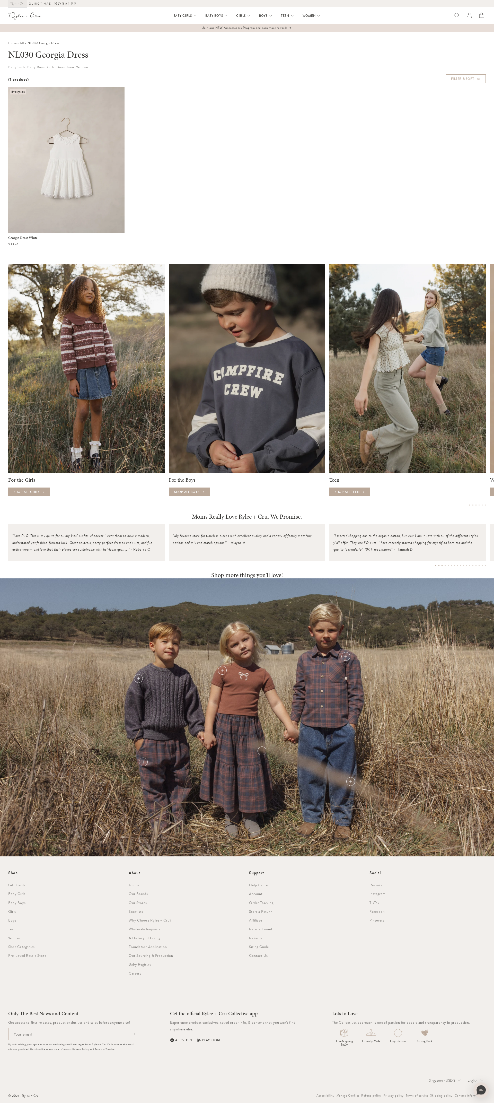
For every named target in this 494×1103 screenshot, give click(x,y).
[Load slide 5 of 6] (482, 505)
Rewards (255, 938)
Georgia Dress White (23, 238)
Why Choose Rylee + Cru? (150, 920)
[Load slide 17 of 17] (485, 565)
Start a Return (260, 911)
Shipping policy (441, 1095)
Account (256, 894)
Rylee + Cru (30, 1095)
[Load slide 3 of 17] (442, 565)
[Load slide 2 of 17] (438, 565)
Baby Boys (17, 903)
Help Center (259, 885)
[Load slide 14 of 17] (476, 565)
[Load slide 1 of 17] (435, 565)
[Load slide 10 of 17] (463, 565)
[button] (185, 16)
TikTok (374, 903)
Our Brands (138, 894)
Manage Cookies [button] (348, 1095)
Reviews (375, 885)
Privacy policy (393, 1095)
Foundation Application (148, 947)
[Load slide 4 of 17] (445, 565)
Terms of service (417, 1095)
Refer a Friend (260, 929)
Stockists (136, 911)
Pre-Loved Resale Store (27, 955)
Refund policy (371, 1095)
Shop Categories (21, 947)
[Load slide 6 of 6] (485, 505)
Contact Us (258, 955)
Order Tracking (261, 903)
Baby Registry (140, 964)
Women (14, 938)
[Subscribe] (133, 1034)
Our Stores (138, 903)
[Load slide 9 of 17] (460, 565)
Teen (11, 929)
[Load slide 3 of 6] (476, 505)
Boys (12, 920)
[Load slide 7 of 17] (454, 565)
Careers (135, 973)
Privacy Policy (81, 1049)
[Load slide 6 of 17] (451, 565)
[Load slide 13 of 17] (472, 565)
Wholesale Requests (145, 929)
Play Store (211, 1040)
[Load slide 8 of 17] (457, 565)
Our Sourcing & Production (151, 955)
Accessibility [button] (325, 1095)
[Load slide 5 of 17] (448, 565)
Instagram (377, 894)
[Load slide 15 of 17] (479, 565)
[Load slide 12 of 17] (469, 565)
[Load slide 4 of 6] (479, 505)
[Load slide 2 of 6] (472, 505)
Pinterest (376, 920)
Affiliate (255, 920)
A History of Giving (144, 938)
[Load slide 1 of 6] (469, 505)
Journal (135, 885)
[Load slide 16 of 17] (482, 565)
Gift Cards (16, 885)
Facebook (377, 911)
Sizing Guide (259, 947)
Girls (12, 911)
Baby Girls (16, 894)
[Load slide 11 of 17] (466, 565)
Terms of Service (105, 1049)
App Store (184, 1040)
